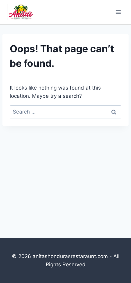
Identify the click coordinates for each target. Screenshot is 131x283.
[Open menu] (118, 12)
